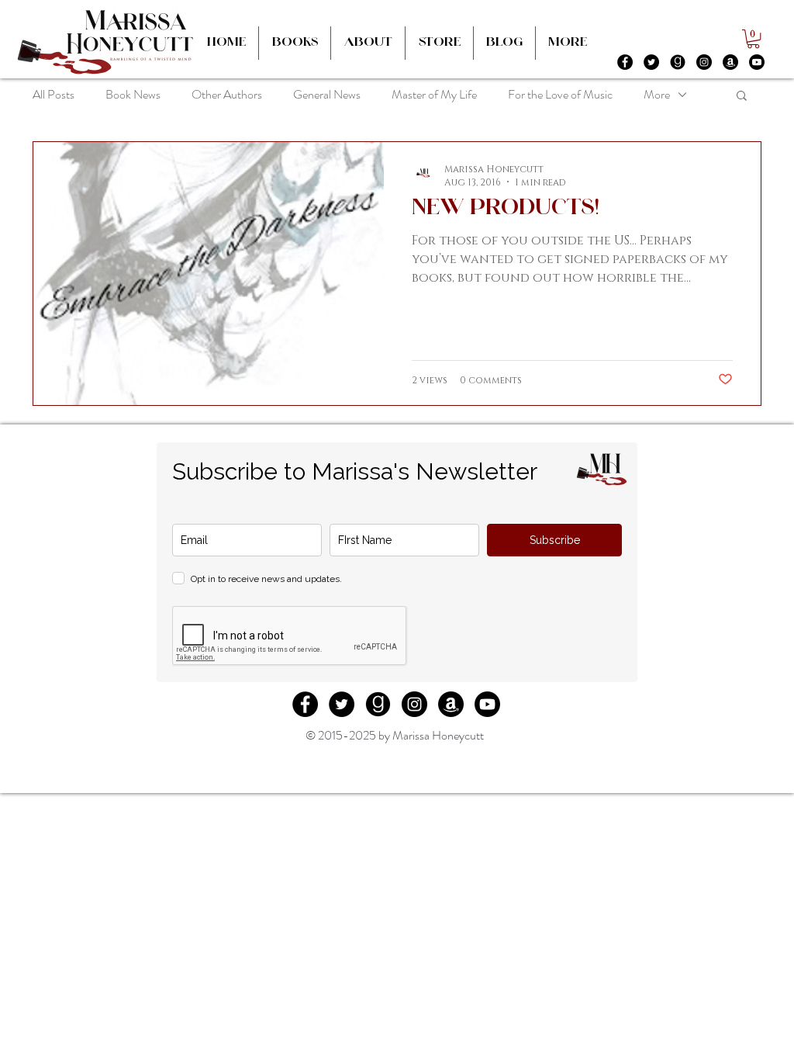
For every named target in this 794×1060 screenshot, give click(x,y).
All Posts (53, 94)
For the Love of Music (560, 94)
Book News (133, 94)
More (657, 94)
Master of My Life (434, 94)
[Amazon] (730, 62)
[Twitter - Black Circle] (651, 62)
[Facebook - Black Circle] (625, 62)
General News (327, 94)
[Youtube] (757, 62)
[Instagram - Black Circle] (704, 62)
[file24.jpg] (677, 62)
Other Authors (227, 94)
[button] (753, 38)
